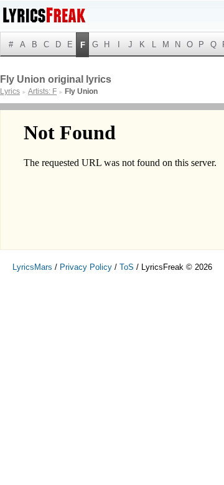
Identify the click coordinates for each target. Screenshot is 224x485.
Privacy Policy (86, 267)
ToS (126, 267)
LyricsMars (32, 267)
